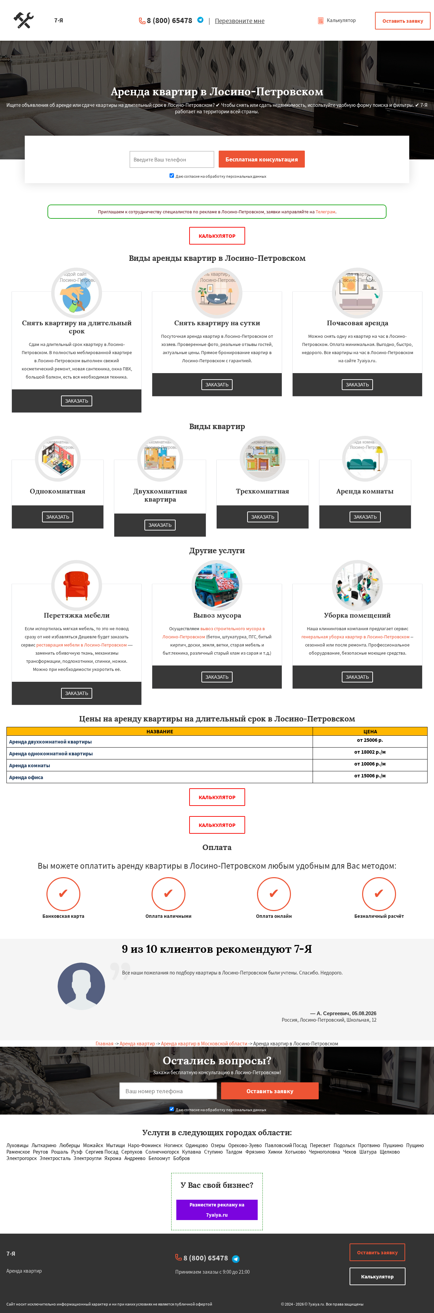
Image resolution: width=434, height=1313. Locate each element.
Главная (105, 1043)
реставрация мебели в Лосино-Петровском (81, 645)
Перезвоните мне (239, 21)
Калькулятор (341, 20)
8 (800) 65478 (169, 20)
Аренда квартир (137, 1043)
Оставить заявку (402, 20)
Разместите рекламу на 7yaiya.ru (217, 1209)
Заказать (76, 401)
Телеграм (325, 212)
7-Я (10, 1253)
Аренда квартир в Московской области (204, 1043)
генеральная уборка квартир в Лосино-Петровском (355, 637)
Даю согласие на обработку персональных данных (220, 176)
